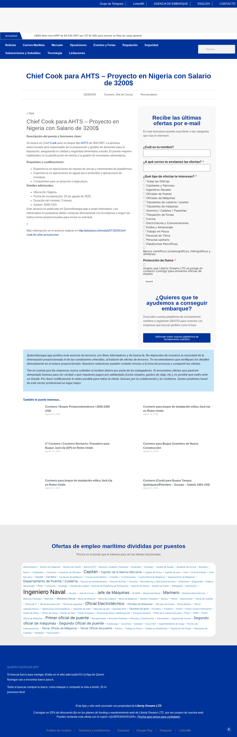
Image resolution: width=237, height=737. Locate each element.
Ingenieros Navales (158, 189)
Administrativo (30, 567)
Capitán (91, 571)
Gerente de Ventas (140, 586)
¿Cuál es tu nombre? (158, 147)
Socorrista (126, 623)
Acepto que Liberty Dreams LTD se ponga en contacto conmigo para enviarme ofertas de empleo (172, 271)
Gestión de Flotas (160, 586)
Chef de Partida (198, 572)
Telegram (166, 730)
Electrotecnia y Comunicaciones (167, 223)
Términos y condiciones (94, 730)
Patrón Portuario (86, 613)
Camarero (51, 572)
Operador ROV (119, 609)
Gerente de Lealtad (79, 586)
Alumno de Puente (72, 567)
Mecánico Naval (66, 598)
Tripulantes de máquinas (162, 206)
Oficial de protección (50, 604)
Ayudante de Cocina (186, 567)
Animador (148, 567)
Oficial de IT (31, 604)
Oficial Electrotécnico (104, 603)
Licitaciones (77, 53)
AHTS (84, 142)
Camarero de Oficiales (70, 572)
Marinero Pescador (32, 598)
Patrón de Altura (31, 613)
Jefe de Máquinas (113, 592)
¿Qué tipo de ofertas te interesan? (168, 176)
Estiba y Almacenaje (159, 227)
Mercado (57, 45)
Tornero (118, 628)
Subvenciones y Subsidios (23, 53)
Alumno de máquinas (50, 567)
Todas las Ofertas (158, 181)
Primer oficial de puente (67, 617)
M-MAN (136, 593)
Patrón (179, 609)
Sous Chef (151, 623)
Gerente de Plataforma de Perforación (110, 586)
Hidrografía (177, 586)
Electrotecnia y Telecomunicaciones (158, 581)
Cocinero (109, 94)
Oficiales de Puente (159, 193)
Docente (133, 581)
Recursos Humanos (118, 618)
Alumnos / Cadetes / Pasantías (166, 210)
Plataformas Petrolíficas (162, 243)
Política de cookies (58, 730)
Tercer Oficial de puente (96, 628)
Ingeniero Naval (44, 591)
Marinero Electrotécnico (194, 593)
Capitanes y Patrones (160, 185)
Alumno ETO (90, 567)
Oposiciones (78, 45)
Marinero (171, 592)
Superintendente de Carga (171, 623)
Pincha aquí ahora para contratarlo (158, 716)
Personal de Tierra (158, 235)
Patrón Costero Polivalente (198, 609)
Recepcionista (99, 618)
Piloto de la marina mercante (167, 613)
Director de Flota (118, 581)
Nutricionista (186, 598)
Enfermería (184, 581)
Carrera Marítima (34, 45)
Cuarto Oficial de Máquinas (152, 577)
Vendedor (39, 632)
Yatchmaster (53, 632)
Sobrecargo (112, 623)
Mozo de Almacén (87, 598)
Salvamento (163, 618)
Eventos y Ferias (105, 45)
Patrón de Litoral (50, 613)
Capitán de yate (172, 572)
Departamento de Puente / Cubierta (50, 581)
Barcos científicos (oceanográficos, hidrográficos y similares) (176, 252)
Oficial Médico (184, 604)
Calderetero (38, 572)
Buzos (26, 572)
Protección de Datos (158, 260)
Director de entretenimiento (94, 581)
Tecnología (55, 53)
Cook (53, 142)
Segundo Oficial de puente (81, 623)
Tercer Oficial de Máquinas (59, 628)
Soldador (138, 623)
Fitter (40, 586)
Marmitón (49, 598)
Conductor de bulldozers (71, 577)
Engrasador (197, 581)
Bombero (203, 567)
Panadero (156, 609)
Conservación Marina (96, 577)
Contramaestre (128, 577)
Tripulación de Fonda (160, 214)
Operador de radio (82, 609)
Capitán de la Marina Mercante (121, 572)
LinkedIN (185, 730)
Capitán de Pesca (153, 572)
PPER (195, 613)
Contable (113, 577)
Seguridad (151, 45)
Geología (62, 586)
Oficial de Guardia (204, 598)
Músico (164, 598)
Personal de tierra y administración (113, 613)
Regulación (130, 45)
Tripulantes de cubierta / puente (167, 202)
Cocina (150, 218)
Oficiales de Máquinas (160, 198)
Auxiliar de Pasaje (164, 567)
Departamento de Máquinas (181, 577)
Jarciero (72, 593)
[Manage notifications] (229, 729)
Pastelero (168, 609)
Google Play (145, 730)
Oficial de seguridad (72, 604)
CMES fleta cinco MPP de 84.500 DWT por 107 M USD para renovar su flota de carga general (88, 35)
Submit (149, 281)
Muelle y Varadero (149, 598)
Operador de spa (101, 609)
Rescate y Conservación (142, 618)
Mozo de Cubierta (107, 598)
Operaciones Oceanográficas (56, 609)
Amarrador (136, 567)
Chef (185, 572)
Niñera (174, 598)
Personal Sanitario (142, 613)
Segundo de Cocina (181, 618)
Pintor (187, 613)
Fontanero (51, 586)
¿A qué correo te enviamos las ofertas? (172, 161)
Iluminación (191, 586)
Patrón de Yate (68, 613)
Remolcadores (149, 94)
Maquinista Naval (151, 593)
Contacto (123, 730)
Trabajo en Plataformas (156, 628)
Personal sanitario (158, 239)
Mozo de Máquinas (128, 598)
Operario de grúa (139, 608)
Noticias (10, 45)
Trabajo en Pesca (157, 231)
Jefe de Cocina (124, 94)
